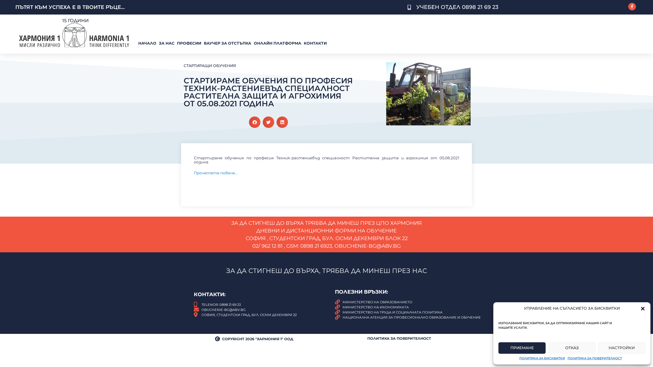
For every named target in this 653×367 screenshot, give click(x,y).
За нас (166, 43)
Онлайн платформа (277, 43)
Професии (189, 43)
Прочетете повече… (215, 173)
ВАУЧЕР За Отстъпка (227, 43)
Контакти (315, 43)
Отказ (572, 347)
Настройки (622, 347)
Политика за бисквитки (542, 358)
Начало (147, 43)
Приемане (522, 347)
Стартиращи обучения (210, 65)
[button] (642, 308)
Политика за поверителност (595, 358)
